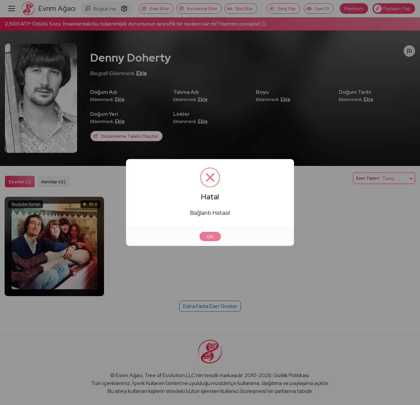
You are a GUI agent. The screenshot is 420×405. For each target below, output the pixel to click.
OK (210, 236)
